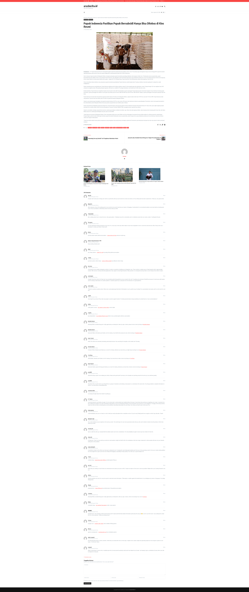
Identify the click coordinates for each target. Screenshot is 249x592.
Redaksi (124, 156)
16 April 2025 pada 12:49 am (93, 429)
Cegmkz (89, 312)
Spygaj (89, 485)
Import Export (91, 363)
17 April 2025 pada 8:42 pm (93, 486)
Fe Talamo (90, 399)
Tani (128, 127)
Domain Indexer (91, 346)
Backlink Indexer (91, 321)
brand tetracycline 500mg (100, 460)
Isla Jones (90, 266)
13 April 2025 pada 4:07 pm (93, 364)
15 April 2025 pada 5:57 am (93, 411)
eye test (89, 465)
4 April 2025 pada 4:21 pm (92, 277)
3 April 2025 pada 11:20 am (93, 267)
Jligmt (89, 249)
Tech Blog (90, 355)
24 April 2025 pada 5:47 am (93, 511)
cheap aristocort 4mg (111, 235)
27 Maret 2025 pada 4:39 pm (93, 233)
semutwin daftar (91, 390)
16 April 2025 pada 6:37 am (93, 458)
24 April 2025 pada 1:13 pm (93, 521)
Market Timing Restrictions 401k (94, 240)
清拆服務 (90, 510)
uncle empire (90, 285)
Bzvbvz (89, 232)
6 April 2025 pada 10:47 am (93, 305)
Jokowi (99, 127)
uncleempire (90, 276)
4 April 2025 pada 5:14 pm (92, 287)
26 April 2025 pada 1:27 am (93, 538)
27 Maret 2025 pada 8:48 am (93, 205)
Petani (111, 127)
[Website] (124, 158)
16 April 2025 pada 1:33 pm (93, 466)
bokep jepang (91, 410)
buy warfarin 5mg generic (101, 505)
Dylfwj (89, 304)
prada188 (90, 372)
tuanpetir (90, 547)
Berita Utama (90, 17)
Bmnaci (89, 528)
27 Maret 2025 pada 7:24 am (93, 196)
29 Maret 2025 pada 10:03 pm (93, 250)
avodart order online (99, 523)
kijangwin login (91, 418)
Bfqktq (89, 502)
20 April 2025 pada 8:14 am (93, 494)
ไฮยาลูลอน (90, 222)
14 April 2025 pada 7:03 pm (93, 400)
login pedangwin (91, 447)
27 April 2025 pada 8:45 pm (93, 548)
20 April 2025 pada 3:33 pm (93, 503)
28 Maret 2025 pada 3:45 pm (93, 241)
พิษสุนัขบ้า (90, 204)
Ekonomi (86, 19)
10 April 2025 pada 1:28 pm (93, 339)
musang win (90, 428)
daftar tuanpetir (91, 537)
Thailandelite (90, 213)
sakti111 (89, 295)
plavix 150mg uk (98, 488)
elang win (90, 437)
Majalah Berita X (132, 589)
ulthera (89, 475)
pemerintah (107, 127)
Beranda (85, 17)
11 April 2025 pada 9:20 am (93, 356)
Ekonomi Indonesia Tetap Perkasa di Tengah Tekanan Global (151, 181)
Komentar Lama (88, 557)
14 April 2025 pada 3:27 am (93, 381)
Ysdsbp (89, 257)
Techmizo (90, 493)
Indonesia (90, 127)
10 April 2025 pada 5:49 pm (93, 347)
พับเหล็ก (89, 195)
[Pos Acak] (161, 12)
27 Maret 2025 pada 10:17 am (93, 215)
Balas (164, 195)
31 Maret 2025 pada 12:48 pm (93, 258)
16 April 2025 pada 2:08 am (93, 438)
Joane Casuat (91, 338)
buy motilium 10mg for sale (102, 315)
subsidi (124, 127)
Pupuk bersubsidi (119, 127)
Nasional (95, 17)
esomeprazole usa (102, 532)
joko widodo (95, 127)
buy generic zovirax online (103, 307)
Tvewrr (89, 456)
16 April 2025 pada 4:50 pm (93, 476)
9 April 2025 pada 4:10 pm (92, 322)
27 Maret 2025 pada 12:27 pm (93, 223)
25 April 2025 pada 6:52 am (93, 530)
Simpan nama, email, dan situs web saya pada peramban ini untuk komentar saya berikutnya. (104, 580)
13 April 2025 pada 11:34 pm (93, 373)
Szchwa (89, 520)
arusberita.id (90, 6)
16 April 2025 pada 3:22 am (93, 448)
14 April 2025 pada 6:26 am (93, 391)
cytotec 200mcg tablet (107, 260)
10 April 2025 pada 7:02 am (93, 330)
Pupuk (114, 127)
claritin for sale (100, 252)
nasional (102, 127)
